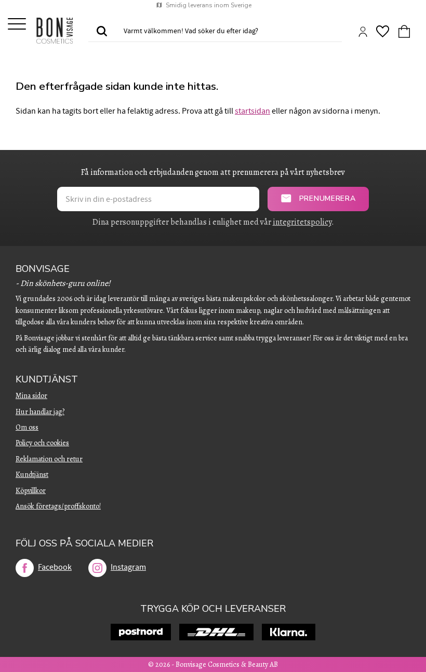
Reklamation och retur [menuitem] (49, 459)
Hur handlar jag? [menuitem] (40, 412)
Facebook (55, 567)
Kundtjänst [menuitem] (47, 379)
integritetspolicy (302, 222)
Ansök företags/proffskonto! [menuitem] (58, 506)
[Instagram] (97, 568)
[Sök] (101, 32)
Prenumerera (327, 198)
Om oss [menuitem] (27, 427)
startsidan (252, 111)
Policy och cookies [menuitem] (42, 443)
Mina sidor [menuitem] (31, 396)
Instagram (128, 567)
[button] (17, 25)
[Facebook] (25, 568)
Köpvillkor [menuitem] (31, 491)
